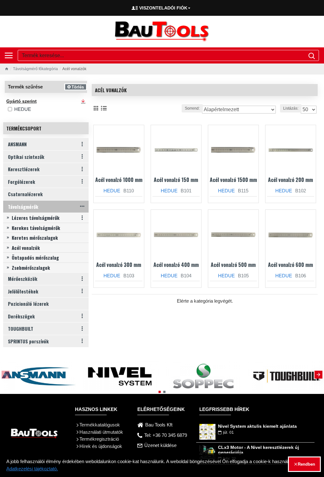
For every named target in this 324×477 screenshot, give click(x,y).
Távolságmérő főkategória (35, 69)
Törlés (78, 86)
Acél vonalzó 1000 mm (118, 180)
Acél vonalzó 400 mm (176, 265)
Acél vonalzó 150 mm (176, 180)
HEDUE (111, 190)
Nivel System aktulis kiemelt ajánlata (257, 426)
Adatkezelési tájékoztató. (32, 468)
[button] (5, 374)
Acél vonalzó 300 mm (118, 265)
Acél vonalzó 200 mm (290, 180)
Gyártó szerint (21, 101)
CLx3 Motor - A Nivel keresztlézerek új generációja (258, 450)
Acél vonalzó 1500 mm (233, 180)
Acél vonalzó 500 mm (233, 265)
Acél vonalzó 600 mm (290, 265)
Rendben (306, 464)
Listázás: (290, 108)
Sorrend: (192, 108)
